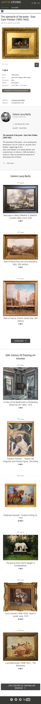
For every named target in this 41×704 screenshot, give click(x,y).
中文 (38, 3)
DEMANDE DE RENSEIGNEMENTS (16, 91)
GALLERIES (15, 8)
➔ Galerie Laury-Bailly (18, 100)
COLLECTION (22, 128)
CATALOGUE (4, 8)
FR (32, 3)
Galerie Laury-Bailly (22, 114)
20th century (10, 163)
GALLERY (15, 128)
